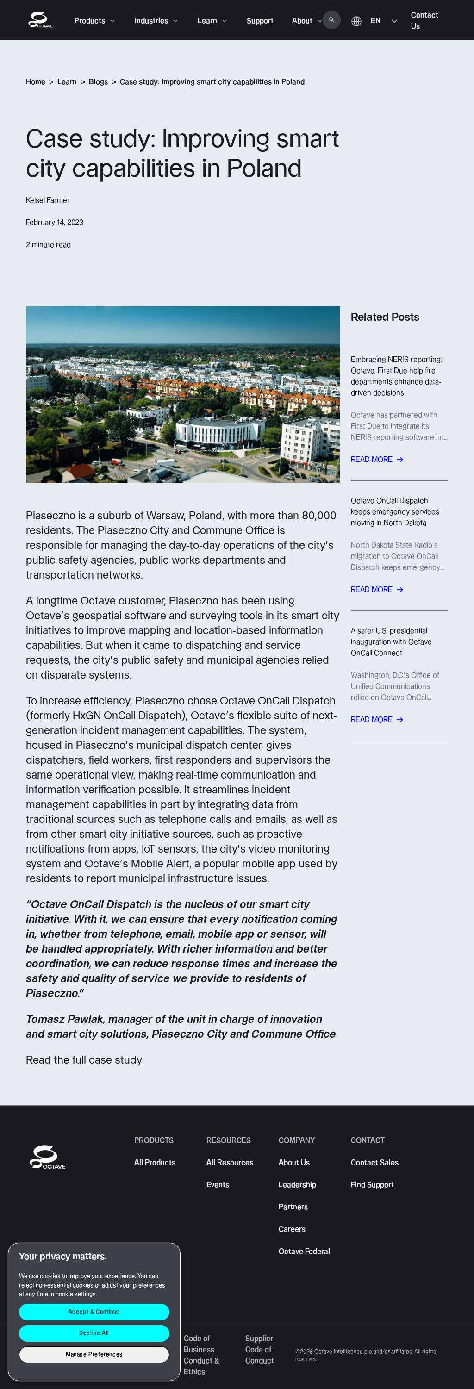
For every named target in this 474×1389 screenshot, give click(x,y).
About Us (294, 1162)
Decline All (94, 1333)
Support (260, 21)
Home (35, 82)
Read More (372, 459)
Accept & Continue (94, 1311)
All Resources (229, 1162)
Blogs (98, 82)
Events (217, 1185)
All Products (154, 1162)
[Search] (332, 20)
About (302, 21)
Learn (207, 21)
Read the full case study (84, 1060)
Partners (293, 1207)
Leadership (297, 1185)
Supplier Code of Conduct (259, 1349)
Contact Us (424, 21)
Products (90, 21)
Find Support (372, 1185)
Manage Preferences (94, 1354)
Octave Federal (304, 1251)
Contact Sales (375, 1162)
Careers (292, 1229)
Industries (151, 21)
